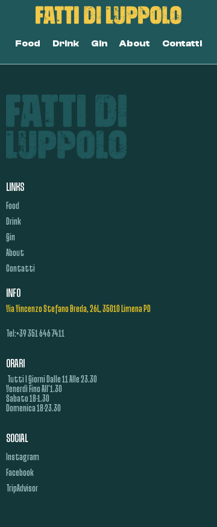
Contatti (182, 44)
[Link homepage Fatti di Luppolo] (108, 15)
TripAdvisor (22, 489)
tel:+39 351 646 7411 (35, 334)
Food (27, 44)
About (134, 44)
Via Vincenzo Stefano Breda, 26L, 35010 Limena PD (78, 309)
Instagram (22, 458)
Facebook (20, 473)
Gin (99, 44)
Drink (65, 44)
